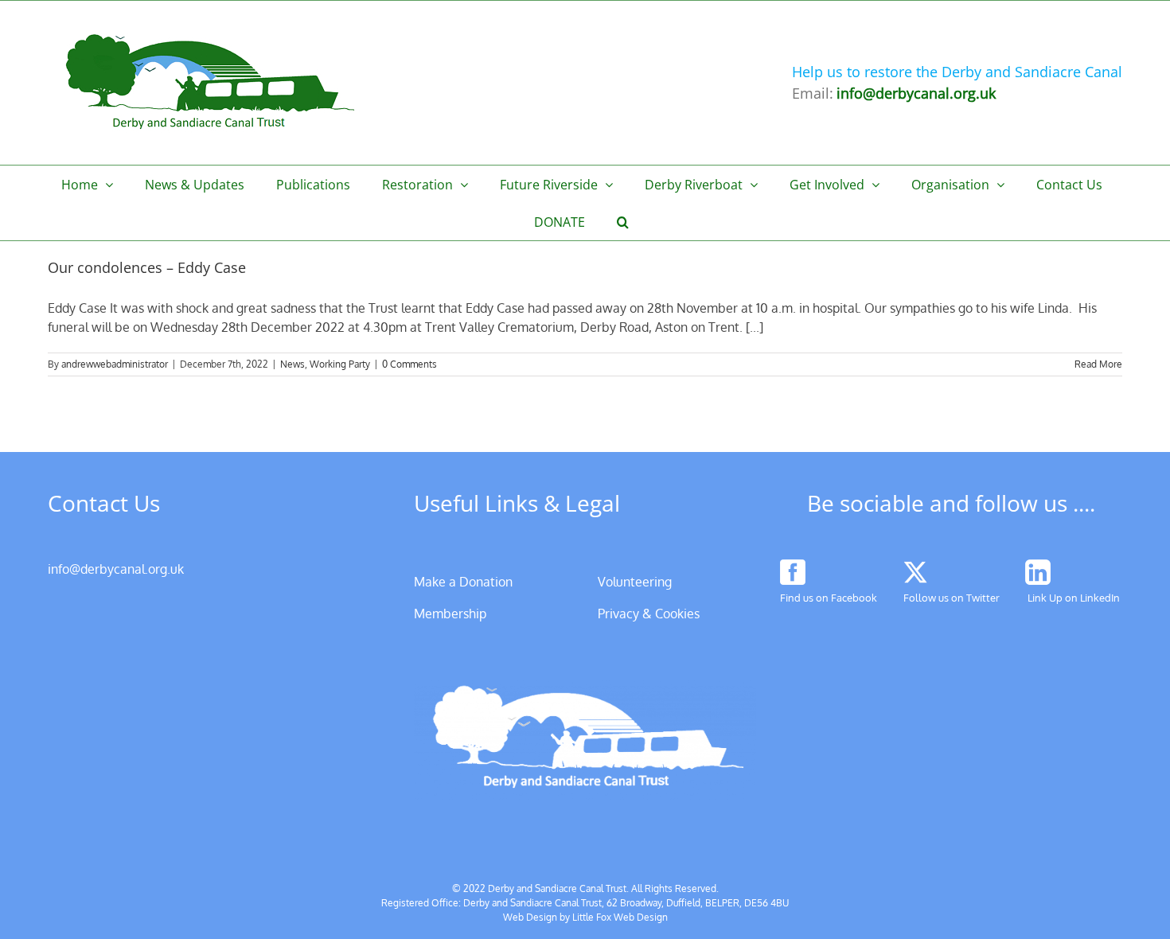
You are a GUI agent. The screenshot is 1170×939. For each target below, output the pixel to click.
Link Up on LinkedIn (1074, 597)
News (292, 364)
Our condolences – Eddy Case (147, 267)
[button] (623, 221)
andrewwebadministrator (114, 364)
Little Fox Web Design (620, 917)
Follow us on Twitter (951, 597)
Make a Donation (463, 582)
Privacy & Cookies (649, 613)
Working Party (340, 364)
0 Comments (409, 364)
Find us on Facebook (828, 597)
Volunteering (635, 582)
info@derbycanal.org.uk (116, 569)
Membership (450, 613)
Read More (1098, 364)
